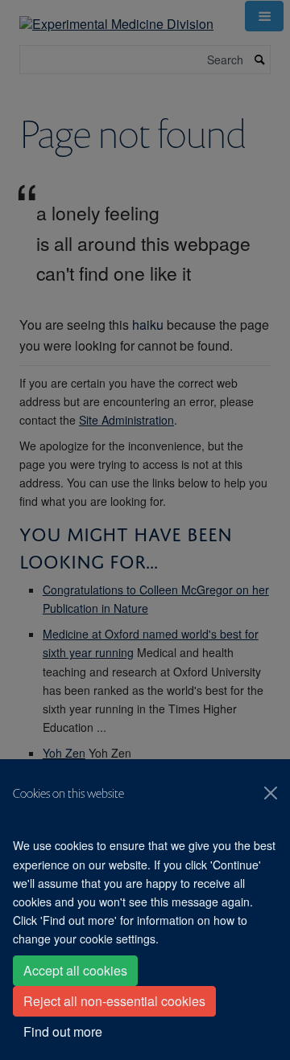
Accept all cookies (75, 970)
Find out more (62, 1031)
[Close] (271, 793)
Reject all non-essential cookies (114, 1001)
